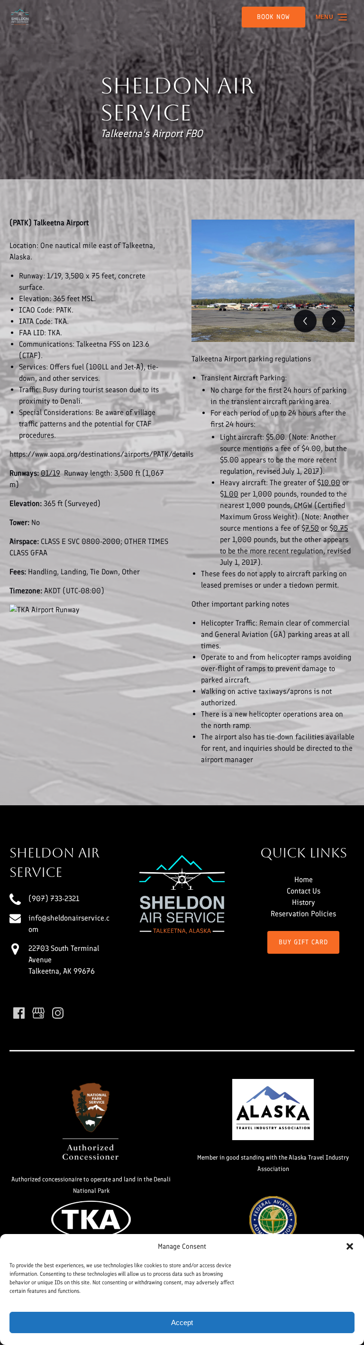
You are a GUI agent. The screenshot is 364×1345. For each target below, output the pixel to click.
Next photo (333, 321)
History (303, 902)
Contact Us (303, 890)
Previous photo (305, 321)
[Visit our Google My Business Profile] (38, 1013)
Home (303, 879)
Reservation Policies (303, 913)
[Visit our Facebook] (19, 1013)
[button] (350, 1246)
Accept (182, 1322)
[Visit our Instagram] (58, 1013)
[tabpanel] (273, 281)
